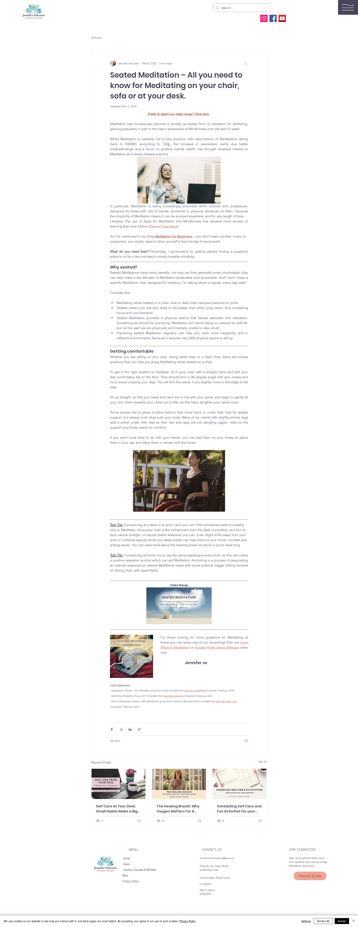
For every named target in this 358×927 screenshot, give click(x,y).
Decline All (323, 921)
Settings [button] (306, 921)
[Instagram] (264, 18)
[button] (348, 7)
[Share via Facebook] (112, 729)
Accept (342, 921)
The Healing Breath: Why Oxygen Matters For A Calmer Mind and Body (178, 809)
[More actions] (246, 63)
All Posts (96, 37)
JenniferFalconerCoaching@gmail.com (217, 858)
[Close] (353, 921)
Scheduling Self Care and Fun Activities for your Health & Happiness (239, 809)
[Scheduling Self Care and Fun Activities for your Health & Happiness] (239, 784)
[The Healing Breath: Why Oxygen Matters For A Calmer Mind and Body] (179, 784)
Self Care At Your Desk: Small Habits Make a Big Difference (117, 809)
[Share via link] (139, 729)
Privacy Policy (187, 921)
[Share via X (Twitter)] (121, 729)
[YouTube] (282, 18)
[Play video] (179, 605)
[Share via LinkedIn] (130, 729)
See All (262, 761)
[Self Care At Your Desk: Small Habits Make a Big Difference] (118, 784)
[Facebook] (273, 18)
